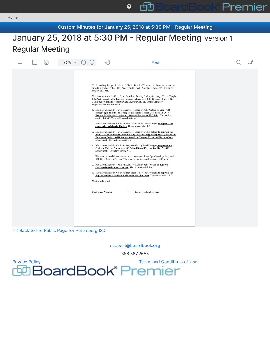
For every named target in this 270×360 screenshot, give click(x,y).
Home (13, 17)
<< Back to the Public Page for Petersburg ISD (59, 230)
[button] (129, 6)
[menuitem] (129, 6)
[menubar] (135, 6)
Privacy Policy (26, 261)
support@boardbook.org (135, 245)
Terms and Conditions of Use (168, 261)
